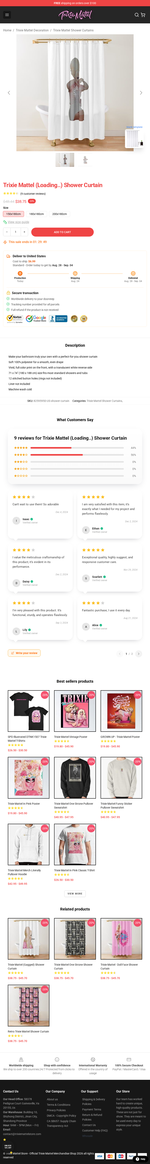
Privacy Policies (56, 1110)
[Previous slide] (9, 93)
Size (5, 207)
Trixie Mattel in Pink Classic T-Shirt (74, 870)
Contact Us (89, 1125)
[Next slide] (141, 93)
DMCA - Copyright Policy (61, 1115)
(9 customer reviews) (33, 193)
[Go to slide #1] (64, 160)
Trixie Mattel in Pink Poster (24, 803)
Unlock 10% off (7, 1147)
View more (75, 893)
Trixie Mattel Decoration (32, 30)
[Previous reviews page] (119, 653)
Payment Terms (91, 1109)
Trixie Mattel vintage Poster (70, 736)
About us (52, 1099)
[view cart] (143, 14)
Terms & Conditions (58, 1104)
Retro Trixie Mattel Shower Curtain (28, 1031)
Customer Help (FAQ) (95, 1130)
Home (7, 30)
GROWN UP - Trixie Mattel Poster (120, 736)
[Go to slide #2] (85, 160)
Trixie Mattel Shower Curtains (73, 30)
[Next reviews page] (138, 653)
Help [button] (143, 1159)
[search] (136, 14)
